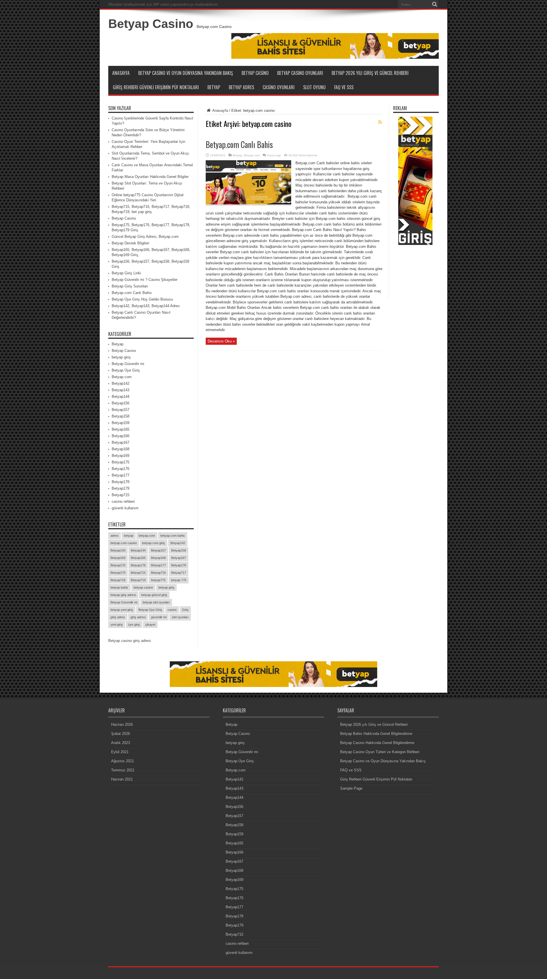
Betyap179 (120, 488)
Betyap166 (120, 436)
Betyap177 (120, 475)
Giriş (185, 609)
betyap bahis (119, 587)
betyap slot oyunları (156, 602)
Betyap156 (120, 403)
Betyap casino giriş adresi (129, 641)
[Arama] (434, 4)
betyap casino (143, 587)
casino (172, 609)
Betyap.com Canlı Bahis (239, 144)
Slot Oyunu (314, 87)
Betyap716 (158, 572)
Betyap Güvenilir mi (128, 364)
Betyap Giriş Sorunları (130, 286)
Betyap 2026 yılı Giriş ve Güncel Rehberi (370, 73)
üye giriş (134, 624)
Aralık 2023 (120, 743)
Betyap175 (120, 462)
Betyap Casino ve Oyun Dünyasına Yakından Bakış (185, 73)
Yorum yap (274, 155)
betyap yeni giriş (122, 609)
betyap (128, 535)
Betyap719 (138, 580)
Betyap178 (120, 482)
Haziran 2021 (122, 779)
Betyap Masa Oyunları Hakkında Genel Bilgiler (150, 177)
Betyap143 (120, 390)
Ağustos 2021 (122, 761)
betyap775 (158, 580)
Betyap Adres (241, 87)
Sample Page (351, 788)
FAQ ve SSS (344, 87)
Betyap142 (120, 383)
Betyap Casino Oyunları (300, 73)
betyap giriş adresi (123, 595)
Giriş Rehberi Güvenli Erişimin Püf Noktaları (156, 87)
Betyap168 (120, 449)
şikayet (150, 624)
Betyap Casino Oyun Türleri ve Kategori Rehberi (379, 752)
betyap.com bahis (172, 535)
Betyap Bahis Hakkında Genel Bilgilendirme (376, 733)
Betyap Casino (150, 24)
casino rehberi (123, 501)
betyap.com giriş (153, 543)
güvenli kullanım (125, 508)
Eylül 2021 (119, 752)
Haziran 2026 (122, 724)
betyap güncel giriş (154, 595)
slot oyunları (180, 617)
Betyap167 (120, 442)
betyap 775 (178, 580)
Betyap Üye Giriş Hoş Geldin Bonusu (142, 299)
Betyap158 (120, 416)
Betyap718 (118, 580)
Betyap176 (120, 469)
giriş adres (118, 617)
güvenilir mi (158, 617)
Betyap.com (252, 155)
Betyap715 (120, 495)
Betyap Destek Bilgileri (130, 243)
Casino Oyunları (279, 87)
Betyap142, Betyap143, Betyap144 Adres (146, 306)
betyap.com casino (124, 543)
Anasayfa (121, 73)
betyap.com (147, 535)
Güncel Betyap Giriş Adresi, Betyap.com (145, 236)
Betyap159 (120, 423)
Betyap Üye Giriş (126, 370)
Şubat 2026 (120, 733)
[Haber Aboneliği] (380, 122)
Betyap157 (120, 410)
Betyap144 (120, 396)
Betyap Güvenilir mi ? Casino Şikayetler (144, 279)
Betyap (213, 87)
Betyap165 (120, 429)
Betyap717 (178, 572)
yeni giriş (117, 624)
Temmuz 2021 (122, 770)
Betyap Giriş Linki (126, 273)
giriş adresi (138, 617)
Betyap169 (120, 455)
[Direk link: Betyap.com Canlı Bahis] (248, 204)
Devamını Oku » (221, 341)
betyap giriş (121, 357)
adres (115, 535)
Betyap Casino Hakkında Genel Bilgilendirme (377, 743)
